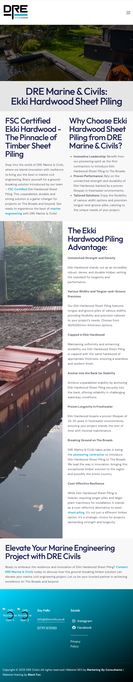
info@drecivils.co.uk (51, 619)
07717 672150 (47, 628)
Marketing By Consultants (104, 670)
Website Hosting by (22, 674)
